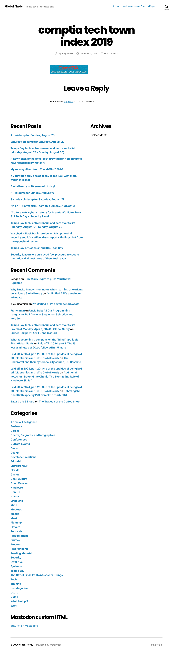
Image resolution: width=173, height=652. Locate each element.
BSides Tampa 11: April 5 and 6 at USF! (34, 333)
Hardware (17, 487)
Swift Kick (17, 562)
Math (14, 505)
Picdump (16, 522)
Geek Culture (19, 478)
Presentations (19, 535)
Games (15, 474)
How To (15, 492)
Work (14, 605)
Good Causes (19, 483)
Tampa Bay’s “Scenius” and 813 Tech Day (37, 248)
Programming (19, 548)
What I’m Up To (20, 601)
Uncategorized (20, 588)
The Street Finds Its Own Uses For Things (37, 575)
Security (16, 557)
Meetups (16, 509)
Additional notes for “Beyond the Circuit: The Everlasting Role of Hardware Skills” (45, 376)
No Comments (111, 53)
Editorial (16, 461)
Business (16, 426)
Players (15, 527)
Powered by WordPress (49, 644)
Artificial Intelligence (24, 422)
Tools (14, 579)
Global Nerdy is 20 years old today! (33, 186)
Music (14, 518)
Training (16, 583)
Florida (15, 470)
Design (15, 452)
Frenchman (18, 310)
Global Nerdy (14, 6)
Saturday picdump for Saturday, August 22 (37, 141)
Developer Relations (23, 457)
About (116, 6)
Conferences (19, 439)
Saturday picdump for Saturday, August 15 (37, 199)
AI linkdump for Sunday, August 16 (32, 192)
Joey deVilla (67, 53)
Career (15, 430)
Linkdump (17, 500)
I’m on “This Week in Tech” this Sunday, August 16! (43, 205)
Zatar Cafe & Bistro (22, 401)
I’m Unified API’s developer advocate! (56, 304)
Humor (15, 496)
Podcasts (16, 531)
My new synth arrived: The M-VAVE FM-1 (37, 169)
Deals (14, 448)
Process (16, 544)
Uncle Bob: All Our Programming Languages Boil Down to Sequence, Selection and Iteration (42, 314)
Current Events (20, 443)
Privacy (15, 540)
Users (14, 592)
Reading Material (21, 553)
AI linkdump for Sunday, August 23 (33, 135)
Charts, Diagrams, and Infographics (33, 435)
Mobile (15, 513)
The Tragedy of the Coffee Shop (59, 401)
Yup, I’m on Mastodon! (24, 625)
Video (14, 597)
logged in (68, 101)
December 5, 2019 (88, 53)
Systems (16, 566)
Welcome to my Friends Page (139, 6)
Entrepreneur (19, 465)
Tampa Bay (17, 570)
